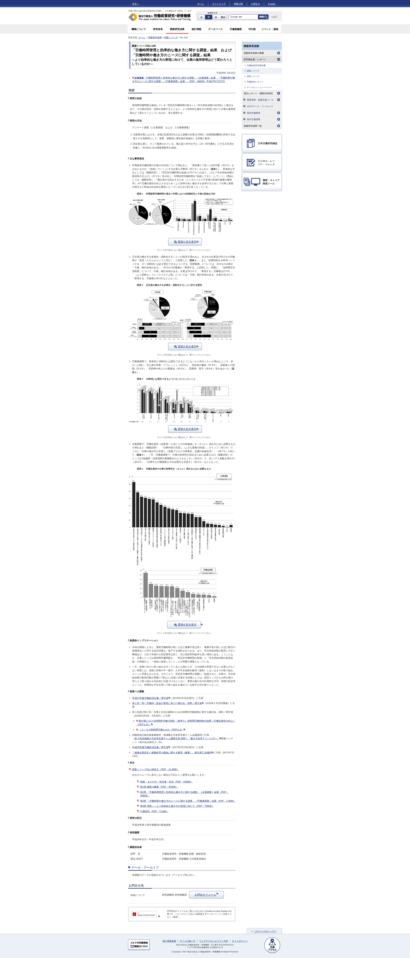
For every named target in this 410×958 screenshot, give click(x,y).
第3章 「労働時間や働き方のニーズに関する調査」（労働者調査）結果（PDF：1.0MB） (187, 801)
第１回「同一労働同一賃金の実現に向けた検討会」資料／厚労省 (167, 703)
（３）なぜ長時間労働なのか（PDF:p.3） (161, 729)
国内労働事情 (253, 113)
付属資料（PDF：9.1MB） (154, 811)
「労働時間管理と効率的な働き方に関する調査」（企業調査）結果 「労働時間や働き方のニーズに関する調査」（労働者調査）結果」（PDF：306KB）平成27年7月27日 (183, 79)
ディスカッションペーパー (259, 87)
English (271, 4)
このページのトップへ (265, 931)
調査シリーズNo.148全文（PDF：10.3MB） (155, 769)
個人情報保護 (169, 941)
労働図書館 (236, 29)
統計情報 (196, 29)
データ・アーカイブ (145, 867)
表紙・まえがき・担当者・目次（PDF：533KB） (166, 781)
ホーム (200, 4)
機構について (138, 29)
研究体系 (158, 29)
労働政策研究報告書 (256, 65)
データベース (215, 29)
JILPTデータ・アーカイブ (260, 106)
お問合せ (255, 4)
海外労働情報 (253, 119)
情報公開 (238, 4)
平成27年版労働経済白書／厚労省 (150, 698)
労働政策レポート (255, 82)
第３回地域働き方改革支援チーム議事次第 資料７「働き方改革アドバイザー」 (177, 738)
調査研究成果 (177, 29)
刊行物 (252, 29)
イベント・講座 (270, 29)
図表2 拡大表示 (187, 346)
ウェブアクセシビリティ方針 (213, 941)
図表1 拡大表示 (187, 241)
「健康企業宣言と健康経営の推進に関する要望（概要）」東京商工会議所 (171, 752)
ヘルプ (274, 16)
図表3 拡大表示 (187, 429)
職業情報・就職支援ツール (260, 100)
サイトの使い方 (187, 941)
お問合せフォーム (205, 894)
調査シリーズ (171, 37)
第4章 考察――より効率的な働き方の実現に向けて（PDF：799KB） (177, 806)
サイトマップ (219, 4)
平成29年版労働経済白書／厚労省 (150, 747)
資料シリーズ (253, 76)
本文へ (135, 4)
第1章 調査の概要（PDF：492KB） (159, 786)
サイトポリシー (240, 941)
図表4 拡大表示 (187, 624)
